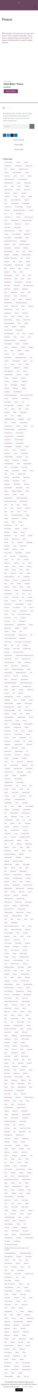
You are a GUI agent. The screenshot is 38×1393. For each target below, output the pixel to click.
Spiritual (6, 1186)
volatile (13, 1308)
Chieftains (24, 381)
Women (22, 1359)
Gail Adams (22, 621)
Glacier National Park (10, 638)
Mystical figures (8, 898)
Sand (5, 1118)
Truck (18, 1287)
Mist (5, 871)
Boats (20, 299)
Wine (14, 1349)
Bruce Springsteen (9, 323)
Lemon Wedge (29, 806)
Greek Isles (28, 662)
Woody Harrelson (26, 1369)
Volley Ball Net (8, 1311)
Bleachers (25, 289)
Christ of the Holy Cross (26, 395)
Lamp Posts (22, 796)
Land (30, 796)
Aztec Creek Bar (16, 234)
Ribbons (23, 1080)
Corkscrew (18, 446)
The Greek (7, 1241)
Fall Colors (13, 556)
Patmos (15, 981)
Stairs (29, 1190)
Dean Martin (17, 484)
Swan (19, 1217)
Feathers (16, 563)
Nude (14, 936)
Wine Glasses (8, 1352)
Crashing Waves (8, 463)
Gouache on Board (18, 652)
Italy (5, 765)
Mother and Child (27, 885)
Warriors (14, 1318)
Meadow (21, 854)
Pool (12, 1022)
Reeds (30, 1070)
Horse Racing (17, 727)
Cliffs (27, 405)
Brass (5, 316)
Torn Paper (14, 1267)
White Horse (22, 1339)
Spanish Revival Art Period (11, 1179)
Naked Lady (18, 902)
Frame (31, 607)
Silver (5, 1159)
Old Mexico (16, 946)
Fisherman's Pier (26, 580)
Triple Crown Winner (9, 1284)
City (23, 402)
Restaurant (14, 1080)
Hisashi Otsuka (21, 717)
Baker (27, 237)
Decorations (19, 487)
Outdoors (6, 960)
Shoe (28, 1148)
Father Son (7, 563)
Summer (30, 1210)
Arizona (31, 210)
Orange (6, 957)
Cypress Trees (21, 474)
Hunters (28, 734)
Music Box (7, 895)
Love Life (13, 837)
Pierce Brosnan (26, 1001)
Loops (16, 833)
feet (23, 563)
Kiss (31, 785)
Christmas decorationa (10, 395)
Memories (27, 857)
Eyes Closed (23, 546)
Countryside (24, 453)
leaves (12, 806)
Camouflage (22, 340)
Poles (29, 1018)
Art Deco (18, 217)
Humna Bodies (18, 734)
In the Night (15, 758)
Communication (22, 429)
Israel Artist (20, 761)
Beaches (6, 261)
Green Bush (14, 665)
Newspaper (14, 922)
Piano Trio (25, 998)
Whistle (24, 1335)
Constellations (8, 443)
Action (15, 176)
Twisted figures (8, 1291)
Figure (21, 573)
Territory (14, 1234)
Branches (25, 313)
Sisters (20, 1159)
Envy (16, 535)
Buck (19, 323)
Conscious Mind (19, 439)
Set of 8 (23, 1142)
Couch (15, 453)
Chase (26, 374)
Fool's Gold (15, 597)
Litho (19, 823)
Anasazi (15, 193)
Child (5, 385)
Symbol (27, 1217)
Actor (22, 176)
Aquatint (26, 200)
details (14, 494)
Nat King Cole (21, 909)
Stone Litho (7, 1200)
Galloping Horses (9, 624)
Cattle (20, 364)
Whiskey (16, 1335)
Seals (14, 1128)
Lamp (13, 796)
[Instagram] (12, 135)
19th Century (29, 165)
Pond (5, 1022)
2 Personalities (8, 162)
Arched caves (14, 203)
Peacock (20, 987)
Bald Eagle (23, 241)
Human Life (7, 734)
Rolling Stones (8, 1097)
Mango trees (28, 844)
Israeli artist (30, 761)
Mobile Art (7, 874)
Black (29, 278)
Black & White (18, 282)
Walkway (30, 1311)
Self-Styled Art (8, 1135)
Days (24, 480)
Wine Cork (22, 1349)
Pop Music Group (18, 1025)
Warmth (19, 1315)
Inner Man (17, 755)
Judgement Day (8, 782)
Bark (17, 251)
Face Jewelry (7, 552)
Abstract (6, 172)
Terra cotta (25, 1231)
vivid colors (24, 1304)
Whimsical (26, 1332)
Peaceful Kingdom (9, 987)
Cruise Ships (15, 470)
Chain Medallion (8, 371)
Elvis (22, 525)
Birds (29, 275)
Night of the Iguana (16, 929)
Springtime (21, 1190)
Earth (13, 522)
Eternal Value (15, 539)
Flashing (6, 587)
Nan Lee (6, 905)
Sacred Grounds (8, 1107)
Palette (29, 967)
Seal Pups (7, 1128)
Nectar (19, 919)
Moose (28, 881)
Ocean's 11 (7, 939)
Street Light (14, 1207)
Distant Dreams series (10, 501)
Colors (25, 426)
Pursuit (6, 1049)
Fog (29, 593)
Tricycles (17, 1280)
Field (21, 570)
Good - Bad (16, 648)
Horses (26, 727)
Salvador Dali (15, 1114)
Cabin (15, 337)
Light (5, 816)
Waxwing (23, 1328)
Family (6, 559)
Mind (20, 868)
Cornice (6, 450)
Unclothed (27, 1291)
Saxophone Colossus (10, 1121)
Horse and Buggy (16, 724)
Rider (5, 1083)
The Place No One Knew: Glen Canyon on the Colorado (16, 1248)
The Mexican (17, 1241)
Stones (16, 1200)
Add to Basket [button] (11, 91)
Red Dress (20, 1063)
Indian (6, 748)
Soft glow (13, 1172)
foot (23, 597)
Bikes (21, 272)
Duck (18, 511)
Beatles (28, 261)
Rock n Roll (7, 1094)
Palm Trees (7, 970)
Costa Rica (23, 450)
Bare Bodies (7, 248)
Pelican (28, 987)
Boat (14, 299)
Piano (17, 998)
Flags (11, 583)
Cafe (29, 337)
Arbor (5, 203)
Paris (22, 970)
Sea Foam (21, 1124)
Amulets (18, 189)
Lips (5, 823)
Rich (30, 1080)
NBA (26, 915)
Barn (23, 251)
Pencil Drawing (8, 991)
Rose (21, 1101)
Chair (18, 371)
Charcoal (18, 374)
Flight (14, 587)
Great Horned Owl (9, 662)
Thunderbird (28, 1256)
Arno (5, 213)
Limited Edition (8, 820)
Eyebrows (20, 542)
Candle (23, 347)
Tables (18, 1224)
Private (15, 1042)
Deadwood (7, 484)
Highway (6, 713)
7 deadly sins (7, 165)
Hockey (31, 717)
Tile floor (6, 1260)
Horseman (7, 727)
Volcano (21, 1308)
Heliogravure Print (9, 707)
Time (20, 1260)
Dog (12, 504)
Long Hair (25, 830)
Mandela (19, 844)
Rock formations (8, 1090)
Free (31, 611)
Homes (24, 720)
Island (6, 761)
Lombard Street (15, 830)
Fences (21, 566)
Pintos (22, 1005)
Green (6, 665)
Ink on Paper (7, 755)
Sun (5, 1214)
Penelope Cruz (20, 991)
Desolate (6, 494)
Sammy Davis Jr (26, 1114)
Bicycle (27, 268)
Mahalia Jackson (8, 840)
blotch (22, 292)
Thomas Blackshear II (10, 1253)
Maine (26, 840)
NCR (5, 919)
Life (5, 813)
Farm (18, 559)
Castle (25, 361)
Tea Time (6, 1227)
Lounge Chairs (25, 833)
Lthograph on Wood (24, 837)
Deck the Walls (8, 487)
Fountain (6, 607)
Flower (28, 587)
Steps (20, 1193)
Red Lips (6, 1066)
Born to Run (14, 306)
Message (6, 861)
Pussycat (14, 1049)
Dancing (6, 477)
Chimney (6, 388)
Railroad (16, 1059)
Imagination (7, 744)
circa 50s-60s (25, 398)
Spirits (26, 1183)
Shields (13, 1148)
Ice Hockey (7, 741)
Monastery (28, 874)
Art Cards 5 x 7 (20, 213)
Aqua (5, 200)
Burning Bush (19, 330)
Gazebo (25, 628)
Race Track (7, 1059)
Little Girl (6, 826)
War (5, 1315)
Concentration (19, 433)
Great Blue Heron (26, 659)
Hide (19, 710)
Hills (21, 713)
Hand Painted (24, 679)
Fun (14, 621)
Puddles (15, 1046)
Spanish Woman (26, 1179)
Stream (27, 1203)
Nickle (30, 926)
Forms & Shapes (19, 604)
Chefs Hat (15, 378)
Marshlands (7, 850)
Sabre (12, 1104)
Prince (16, 1039)
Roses (27, 1101)
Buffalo (6, 326)
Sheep (6, 1148)
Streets (6, 1210)
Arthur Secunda (28, 217)
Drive (5, 511)
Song (5, 1176)
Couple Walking (8, 457)
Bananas (6, 244)
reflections (16, 1073)
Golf (18, 645)
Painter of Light (15, 963)
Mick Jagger (26, 864)
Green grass (24, 665)
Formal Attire (28, 600)
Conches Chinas (8, 436)
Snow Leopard (8, 1169)
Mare (21, 847)
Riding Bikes (21, 1083)
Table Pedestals (8, 1224)
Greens (6, 669)
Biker (14, 272)
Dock (5, 504)
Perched (6, 994)
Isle (12, 761)
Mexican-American (18, 861)
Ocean (29, 936)
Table (14, 1220)
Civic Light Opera (9, 405)
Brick (27, 316)
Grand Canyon (8, 655)
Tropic (28, 1284)
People (29, 991)
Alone (19, 186)
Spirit (20, 1183)
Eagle (27, 515)
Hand (5, 679)
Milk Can (13, 868)
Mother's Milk (16, 885)
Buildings (22, 326)
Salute (6, 1114)
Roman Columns (28, 1097)
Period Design (16, 994)
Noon (17, 933)
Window (28, 1345)
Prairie (16, 1032)
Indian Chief (14, 748)
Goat (12, 645)
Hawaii (19, 696)
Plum (5, 1018)
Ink (27, 751)
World (5, 1373)
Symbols (6, 1220)
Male (5, 844)
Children (23, 385)
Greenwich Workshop (17, 669)
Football (30, 597)
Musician (16, 895)
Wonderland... (8, 1362)
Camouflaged (8, 343)
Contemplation (20, 443)
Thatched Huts (8, 1237)
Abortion (12, 169)
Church (6, 398)
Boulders (30, 306)
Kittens (14, 789)
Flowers (16, 590)
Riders (12, 1083)
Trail (29, 1267)
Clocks (13, 409)
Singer (12, 1159)
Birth (16, 278)
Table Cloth (22, 1220)
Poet (23, 1018)
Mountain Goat (20, 888)
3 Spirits (26, 162)
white (13, 1339)
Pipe (29, 1005)
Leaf (5, 806)
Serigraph (7, 1142)
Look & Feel (7, 833)
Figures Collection (9, 576)
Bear (14, 261)
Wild (5, 1342)
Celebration (17, 367)
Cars (31, 357)
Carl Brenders (8, 357)
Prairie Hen (25, 1032)
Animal (15, 196)
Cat (31, 361)
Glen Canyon (7, 642)
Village (18, 1301)
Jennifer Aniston (8, 772)
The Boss (18, 1237)
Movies (13, 892)
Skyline (12, 1162)
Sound (12, 1176)
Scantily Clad (22, 1121)
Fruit (15, 617)
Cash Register (16, 361)
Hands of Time (15, 686)
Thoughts (18, 1256)
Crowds (6, 470)
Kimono (24, 785)
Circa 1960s (7, 402)
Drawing (27, 508)
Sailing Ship (24, 1111)
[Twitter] (8, 135)
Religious (25, 1073)
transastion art (8, 1277)
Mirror (27, 868)
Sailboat (6, 1111)
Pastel (12, 977)
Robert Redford (22, 1087)
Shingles (21, 1148)
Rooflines (6, 1101)
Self (30, 1131)
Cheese (6, 378)
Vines (25, 1301)
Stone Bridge (20, 1196)
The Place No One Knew (10, 1244)
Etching (30, 535)
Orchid (14, 957)
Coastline (6, 412)
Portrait (28, 1025)
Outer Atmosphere (18, 960)
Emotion (25, 528)
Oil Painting (18, 943)
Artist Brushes (14, 220)
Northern (25, 933)
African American (22, 179)
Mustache (25, 895)
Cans (12, 350)
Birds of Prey (7, 278)
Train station (7, 1273)
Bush (24, 333)
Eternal (6, 539)
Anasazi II (23, 193)
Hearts (31, 700)
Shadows (17, 1145)
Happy (6, 689)
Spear (6, 1183)
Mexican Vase (8, 864)
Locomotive (25, 826)
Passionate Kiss (25, 974)
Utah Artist (23, 1294)
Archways (7, 210)
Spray (5, 1190)
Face (22, 549)
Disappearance (8, 498)
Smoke (19, 1162)
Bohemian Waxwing (21, 302)
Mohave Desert (18, 874)
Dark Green (26, 477)
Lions (30, 820)
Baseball (6, 254)
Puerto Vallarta (25, 1046)
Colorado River (23, 422)
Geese (14, 631)
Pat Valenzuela (25, 981)
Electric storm (8, 525)
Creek (18, 463)
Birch (17, 275)
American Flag (8, 189)
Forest (6, 600)
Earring (6, 522)
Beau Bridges (8, 265)
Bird (24, 275)
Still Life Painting (8, 1196)
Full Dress (7, 621)
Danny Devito (16, 477)
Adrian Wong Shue (9, 179)
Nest (25, 919)
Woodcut (16, 1366)
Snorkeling (7, 1165)
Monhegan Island (17, 878)
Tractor (22, 1267)
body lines (28, 299)
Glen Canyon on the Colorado (23, 642)
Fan (13, 559)
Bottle (23, 306)
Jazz (32, 765)
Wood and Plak (26, 1362)
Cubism (24, 470)
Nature (29, 912)
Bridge (17, 320)
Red (13, 1063)
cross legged (14, 467)
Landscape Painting (19, 799)
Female (6, 566)
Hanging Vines (27, 686)
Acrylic (27, 172)
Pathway (27, 977)
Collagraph (21, 419)
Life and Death (14, 813)
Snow (15, 1165)
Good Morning (27, 648)
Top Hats (26, 1263)
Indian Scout (7, 751)
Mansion (6, 847)
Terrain (6, 1234)
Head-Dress (27, 696)
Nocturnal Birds (8, 933)
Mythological (7, 902)
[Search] (32, 126)
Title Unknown (8, 1263)
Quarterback (14, 1052)
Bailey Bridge (18, 237)
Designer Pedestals (17, 491)
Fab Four (15, 549)
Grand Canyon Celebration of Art (24, 655)
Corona (14, 450)
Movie (6, 892)
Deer (27, 487)
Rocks (15, 1094)
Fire (19, 576)
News (5, 922)
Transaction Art (29, 1273)
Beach (28, 258)
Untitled (14, 1294)
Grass (16, 659)
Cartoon (6, 361)
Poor (29, 1022)
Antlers (23, 196)
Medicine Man (8, 857)
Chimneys (15, 388)
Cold (12, 415)
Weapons (6, 1332)
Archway (29, 207)
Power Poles (7, 1032)
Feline (30, 563)
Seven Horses (8, 1145)
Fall (5, 556)
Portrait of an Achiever (10, 1029)
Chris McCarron (17, 391)
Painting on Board (9, 967)
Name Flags (28, 902)
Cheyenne (15, 381)
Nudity (21, 936)
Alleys (12, 186)
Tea (25, 1224)
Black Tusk (7, 289)
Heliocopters (28, 703)
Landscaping (7, 802)
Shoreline (6, 1152)
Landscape (7, 799)
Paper (15, 970)
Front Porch (7, 617)
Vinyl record (7, 1304)
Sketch (27, 1159)
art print (27, 224)
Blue (29, 292)
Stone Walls (25, 1200)
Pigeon (6, 1005)
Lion (24, 820)
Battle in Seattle (26, 254)
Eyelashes (7, 546)
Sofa (5, 1172)
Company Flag (8, 433)
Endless (15, 532)
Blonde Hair (14, 292)
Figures (29, 573)
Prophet (23, 1042)
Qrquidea (29, 1049)
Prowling (6, 1046)
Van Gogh (16, 1297)
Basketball (15, 254)
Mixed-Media (23, 871)
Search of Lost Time (25, 1128)
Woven (13, 1373)
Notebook (7, 936)
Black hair (28, 282)
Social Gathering (20, 1169)
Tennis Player (15, 1231)
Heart (15, 700)
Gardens (17, 628)
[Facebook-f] (4, 135)
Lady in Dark (15, 792)
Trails (5, 1270)
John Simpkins (18, 779)
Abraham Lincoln (23, 169)
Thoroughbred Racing (25, 1253)
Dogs (18, 504)
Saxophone (25, 1118)
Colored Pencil (8, 426)
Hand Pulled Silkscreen (26, 683)
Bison (22, 278)
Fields (27, 570)
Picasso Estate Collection (11, 1001)
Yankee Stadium (8, 1376)
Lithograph (27, 823)
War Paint (27, 1315)
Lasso (16, 802)
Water (21, 1318)
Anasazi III (7, 196)
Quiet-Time (7, 1056)
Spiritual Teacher (17, 1186)
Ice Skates (17, 741)
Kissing (6, 789)
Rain (23, 1059)
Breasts (20, 316)
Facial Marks (18, 552)
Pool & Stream (20, 1022)
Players (20, 1015)
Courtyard (19, 457)
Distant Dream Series (21, 498)
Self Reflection (20, 1135)
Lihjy (22, 816)
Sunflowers (13, 1214)
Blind (5, 292)
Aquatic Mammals (16, 200)
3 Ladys (18, 162)
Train (12, 1270)
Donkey (25, 504)
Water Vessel (26, 1325)
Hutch (14, 737)
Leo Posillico (16, 809)
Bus (18, 333)
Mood (14, 881)
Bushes (31, 333)
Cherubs (6, 381)
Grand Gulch (7, 659)
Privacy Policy (18, 145)
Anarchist (7, 193)
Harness (6, 693)
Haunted (20, 693)
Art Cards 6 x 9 (8, 217)
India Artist (29, 744)
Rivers (6, 1087)
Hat (14, 693)
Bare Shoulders (8, 251)
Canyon (27, 350)
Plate (5, 1015)
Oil (24, 939)
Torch (5, 1267)
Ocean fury (17, 939)
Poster (21, 1029)
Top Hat (18, 1263)
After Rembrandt (8, 183)
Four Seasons (16, 607)
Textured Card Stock (25, 1234)
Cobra (14, 412)
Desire (27, 491)
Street (6, 1207)
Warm (11, 1315)
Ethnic (24, 539)
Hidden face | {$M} (9, 710)
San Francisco (15, 1118)
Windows (6, 1349)
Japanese (24, 765)
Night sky (27, 929)
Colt (32, 426)
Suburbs (22, 1210)
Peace (18, 984)
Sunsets (29, 1214)
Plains (15, 1011)
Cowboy (6, 460)
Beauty (29, 265)
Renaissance (7, 1076)
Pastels (19, 977)
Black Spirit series (28, 285)
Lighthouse (14, 816)
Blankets (16, 289)
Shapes (26, 1145)
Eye (13, 542)
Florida (21, 587)
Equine (23, 535)
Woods (6, 1369)
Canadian (25, 343)
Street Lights (24, 1207)
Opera (14, 953)
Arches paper (25, 203)
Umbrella (18, 1291)
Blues (15, 296)
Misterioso (13, 871)
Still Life (28, 1193)
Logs (5, 830)
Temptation (24, 1227)
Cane (5, 350)
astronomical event (9, 230)
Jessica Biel (20, 772)
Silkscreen (24, 1155)
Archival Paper (19, 207)
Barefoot (26, 248)
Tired (26, 1260)
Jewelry (29, 772)
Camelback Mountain (10, 340)
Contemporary (8, 446)
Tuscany (26, 1287)
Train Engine (20, 1270)
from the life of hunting (24, 614)
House (23, 731)
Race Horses (24, 1056)
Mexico (17, 864)
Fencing (29, 566)
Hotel (16, 731)
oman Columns (15, 950)
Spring (13, 1190)
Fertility (6, 570)
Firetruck (15, 580)
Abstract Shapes (17, 172)
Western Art (16, 1332)
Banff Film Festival (24, 244)
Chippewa (7, 391)
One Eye (25, 950)
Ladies (21, 789)
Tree (17, 1277)
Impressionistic (18, 744)
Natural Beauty (8, 912)
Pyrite (21, 1049)
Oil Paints (27, 943)
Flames (19, 583)
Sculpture (7, 1124)
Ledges (20, 806)
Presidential (7, 1039)
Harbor (13, 689)
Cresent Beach (27, 463)
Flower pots (7, 590)
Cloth (19, 409)
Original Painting (23, 957)
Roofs (14, 1101)
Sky (5, 1162)
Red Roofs (15, 1066)
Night (5, 929)
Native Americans (9, 909)
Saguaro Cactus (21, 1107)
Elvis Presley (7, 528)
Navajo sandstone (17, 915)
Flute (23, 593)
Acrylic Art (7, 176)
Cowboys (25, 460)
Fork (20, 600)
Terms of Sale (18, 149)
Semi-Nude (7, 1138)
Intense (6, 758)
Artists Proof (7, 224)
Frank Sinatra (23, 611)
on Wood (6, 953)
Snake (26, 1162)
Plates (12, 1015)
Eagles (6, 518)
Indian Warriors (19, 751)
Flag (5, 583)
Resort (6, 1080)
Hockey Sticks (8, 720)
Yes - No (26, 1376)
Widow (31, 1339)
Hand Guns (14, 679)
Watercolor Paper (18, 1321)
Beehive (12, 268)
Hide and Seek (28, 710)
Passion (15, 974)
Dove (12, 508)
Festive (14, 570)
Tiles (14, 1260)
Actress (29, 176)
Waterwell (7, 1328)
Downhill (19, 508)
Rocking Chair (20, 1090)
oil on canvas (7, 943)
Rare (29, 1059)
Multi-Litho (22, 892)
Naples (14, 905)
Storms (19, 1203)
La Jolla (6, 796)
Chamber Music (8, 374)
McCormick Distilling (9, 854)
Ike (24, 741)
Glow (5, 645)
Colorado (13, 422)
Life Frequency (26, 813)
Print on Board (25, 1039)
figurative (13, 573)
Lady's (6, 792)
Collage (19, 415)
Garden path (7, 628)
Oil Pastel (6, 946)
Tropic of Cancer (8, 1287)
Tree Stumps (7, 1280)
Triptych (21, 1284)
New (32, 919)
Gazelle (6, 631)
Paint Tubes (21, 967)
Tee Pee (15, 1227)
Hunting (6, 737)
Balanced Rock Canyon (10, 241)
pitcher (17, 1008)
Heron (27, 707)
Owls (5, 963)
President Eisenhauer (26, 1035)
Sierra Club (24, 1152)
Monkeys (28, 878)
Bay (22, 258)
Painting (25, 963)
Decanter (26, 484)
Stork (5, 1203)
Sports (27, 1186)
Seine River (22, 1131)
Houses (30, 731)
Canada (17, 343)
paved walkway (8, 984)
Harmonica (30, 689)
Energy (23, 532)
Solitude (29, 1172)
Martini (16, 850)
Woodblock (7, 1366)
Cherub (23, 378)
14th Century (18, 165)
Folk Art (6, 597)
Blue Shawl (24, 296)
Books (6, 306)
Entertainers (7, 535)
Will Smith (20, 1342)
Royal (5, 1104)
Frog (12, 614)
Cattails (13, 364)
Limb (28, 816)
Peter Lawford (8, 998)
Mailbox (19, 840)
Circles (16, 402)
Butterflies (7, 337)
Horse (6, 724)
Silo (31, 1155)
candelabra (14, 347)
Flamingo (27, 583)
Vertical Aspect (8, 1301)
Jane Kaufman (14, 765)
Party (28, 970)
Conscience (7, 439)
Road (12, 1087)
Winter (24, 1352)
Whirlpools (7, 1335)
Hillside (28, 713)
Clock (5, 409)
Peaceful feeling (27, 984)
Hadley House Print (21, 672)
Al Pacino (27, 186)
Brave (12, 316)
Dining (22, 494)
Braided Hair (7, 313)
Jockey (6, 775)
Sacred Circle (21, 1104)
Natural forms (19, 912)
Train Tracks (18, 1273)
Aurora (20, 230)
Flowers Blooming (27, 590)
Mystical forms (20, 898)
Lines (17, 820)
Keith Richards (8, 785)
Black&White (7, 282)
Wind (28, 1342)
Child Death (14, 385)
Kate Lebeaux (20, 782)
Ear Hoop (24, 518)
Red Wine (22, 1070)
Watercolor (7, 1321)
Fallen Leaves (23, 556)
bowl (17, 309)
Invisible (24, 758)
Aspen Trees (17, 227)
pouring (29, 1029)
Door (5, 508)
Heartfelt (23, 700)
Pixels (24, 1008)
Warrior (6, 1318)
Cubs (31, 470)
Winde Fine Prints (9, 1345)
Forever (13, 600)
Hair (31, 672)
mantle (14, 847)
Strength (14, 1210)
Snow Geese (23, 1165)
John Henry (7, 779)
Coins (5, 415)
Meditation (18, 857)
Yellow (18, 1376)
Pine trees (14, 1005)
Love (5, 837)
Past (5, 977)
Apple (30, 196)
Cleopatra (20, 405)
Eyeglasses (29, 542)
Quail (5, 1052)
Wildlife (12, 1342)
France (14, 611)
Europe (6, 542)
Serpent (15, 1142)
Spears (13, 1183)
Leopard (6, 809)
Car (14, 354)
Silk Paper (14, 1155)
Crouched (24, 467)
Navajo (6, 915)
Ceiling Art (7, 367)
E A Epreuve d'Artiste (16, 515)
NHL (23, 926)
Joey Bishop (23, 775)
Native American (24, 905)
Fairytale (28, 552)
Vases (30, 1297)
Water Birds (30, 1318)
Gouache (6, 652)
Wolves (6, 1359)
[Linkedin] (16, 135)
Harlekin (21, 689)
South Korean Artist (23, 1176)
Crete (5, 467)
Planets (22, 1011)
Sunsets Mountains (9, 1217)
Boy (23, 309)
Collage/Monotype (9, 419)
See (14, 1131)
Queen (23, 1052)
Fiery (5, 573)
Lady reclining (26, 792)
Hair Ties (15, 676)
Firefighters (27, 576)
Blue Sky (6, 299)
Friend (6, 614)
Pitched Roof (7, 1008)
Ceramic (26, 367)
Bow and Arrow (8, 309)
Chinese (24, 388)
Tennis (6, 1231)
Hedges (19, 703)
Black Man (7, 285)
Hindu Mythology (8, 717)
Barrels (30, 251)
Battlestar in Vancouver (10, 258)
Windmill (19, 1345)
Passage (6, 974)
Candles (31, 347)
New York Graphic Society (11, 926)
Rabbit (15, 1056)
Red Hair (29, 1063)
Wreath (20, 1373)
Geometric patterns (9, 635)
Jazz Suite (7, 768)
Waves (15, 1328)
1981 (5, 169)
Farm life (26, 559)
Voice (5, 1308)
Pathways (7, 981)
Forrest (29, 604)
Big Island (7, 272)
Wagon (22, 1311)
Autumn (28, 230)
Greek (19, 662)
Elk (16, 525)
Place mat (7, 1011)
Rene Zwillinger (19, 1076)
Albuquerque (27, 183)
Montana (6, 881)
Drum (12, 511)
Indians (23, 748)
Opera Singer (23, 953)
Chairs (25, 371)
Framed (6, 611)
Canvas (19, 350)
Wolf (25, 1356)
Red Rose (24, 1066)
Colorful (18, 426)
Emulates (6, 532)
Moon (21, 881)
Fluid (17, 593)
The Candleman (29, 1237)
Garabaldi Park (21, 624)
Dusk (25, 511)
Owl (28, 960)
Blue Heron (7, 296)
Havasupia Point (8, 696)
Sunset (21, 1214)
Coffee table (23, 412)
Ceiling (27, 364)
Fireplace (6, 580)
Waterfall (29, 1321)
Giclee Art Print (23, 635)
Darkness (6, 480)
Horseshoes (7, 731)
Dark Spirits (16, 480)
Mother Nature (8, 888)
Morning (6, 885)
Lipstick (12, 823)
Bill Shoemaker (8, 275)
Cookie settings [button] (27, 1387)
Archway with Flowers (19, 210)
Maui (30, 850)
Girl (31, 635)
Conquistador (20, 436)
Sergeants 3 (25, 1138)
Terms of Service (18, 140)
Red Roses (7, 1070)
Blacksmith (17, 285)
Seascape (7, 1131)
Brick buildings (8, 320)
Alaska (18, 183)
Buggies (14, 326)
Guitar (28, 669)
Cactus (22, 337)
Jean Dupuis (29, 768)
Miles (5, 868)
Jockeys (14, 775)
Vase (24, 1297)
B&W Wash (27, 234)
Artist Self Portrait (26, 220)
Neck (11, 919)
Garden (31, 624)
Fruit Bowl (23, 617)
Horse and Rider (28, 724)
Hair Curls (7, 676)
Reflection (7, 1073)
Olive (5, 950)
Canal (6, 347)
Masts (23, 850)
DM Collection (23, 501)
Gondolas (7, 648)
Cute (5, 474)
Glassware (22, 638)
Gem (20, 631)
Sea (14, 1124)
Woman (14, 1359)
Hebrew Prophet (8, 703)
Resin (28, 1076)
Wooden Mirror (26, 1366)
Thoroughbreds (8, 1256)
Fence (13, 566)
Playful (27, 1015)
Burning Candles (8, 333)
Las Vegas (25, 802)
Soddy (30, 1169)
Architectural (7, 207)
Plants (29, 1011)
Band (14, 244)
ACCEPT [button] (19, 1390)
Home (17, 720)
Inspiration (26, 755)
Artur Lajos (7, 227)
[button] (35, 7)
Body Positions (8, 302)
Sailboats (14, 1111)
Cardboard (21, 354)
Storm (12, 1203)
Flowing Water (8, 593)
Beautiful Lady (19, 265)
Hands (6, 686)
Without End (16, 1356)
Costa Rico (7, 453)
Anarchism (27, 189)
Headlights (7, 700)
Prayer (6, 1035)
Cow (26, 457)
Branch (17, 313)
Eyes (15, 546)
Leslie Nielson (27, 809)
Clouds (27, 409)
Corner (27, 446)
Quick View (19, 73)
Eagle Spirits (15, 518)
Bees (19, 268)
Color (5, 422)
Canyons (6, 354)
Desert (6, 491)
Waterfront (16, 1325)
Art (11, 213)
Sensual (16, 1138)
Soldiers (21, 1172)
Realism (6, 1063)
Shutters (15, 1152)
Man (12, 844)
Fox (25, 607)
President (14, 1035)
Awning (6, 234)
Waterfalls (7, 1325)
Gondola (25, 645)
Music (30, 892)
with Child (7, 1356)
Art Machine (18, 224)
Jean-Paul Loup (18, 768)
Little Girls (15, 826)
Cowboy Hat (15, 460)
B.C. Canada (7, 237)
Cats (5, 364)
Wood (16, 1362)
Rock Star (23, 1094)
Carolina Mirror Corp (20, 357)
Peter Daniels (27, 994)
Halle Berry (25, 676)
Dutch (6, 515)
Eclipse (20, 522)
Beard (20, 261)
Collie (28, 419)
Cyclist (12, 474)
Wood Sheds (15, 1369)
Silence (6, 1155)
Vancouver (7, 1297)
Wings (17, 1352)
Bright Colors (26, 320)
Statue (6, 1193)
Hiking (14, 713)
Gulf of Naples (8, 672)
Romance (18, 1097)
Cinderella (14, 398)
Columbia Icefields (9, 429)
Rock (30, 1087)
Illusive (30, 741)
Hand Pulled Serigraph (10, 683)
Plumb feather (14, 1018)
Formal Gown (7, 604)
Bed (5, 268)
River (29, 1083)
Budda (26, 323)
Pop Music (7, 1025)
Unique (6, 1294)
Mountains (30, 888)
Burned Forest (8, 330)
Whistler (6, 1339)
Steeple (14, 1193)
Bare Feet (17, 248)
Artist (5, 220)
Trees (23, 1277)
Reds (15, 1070)
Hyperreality (22, 737)
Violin (16, 1304)
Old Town (25, 946)
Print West (7, 1042)
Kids (17, 785)
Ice (30, 737)
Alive (5, 186)
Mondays (6, 878)
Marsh (28, 847)
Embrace (17, 528)
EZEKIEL (6, 549)
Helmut (20, 707)
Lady (28, 789)
